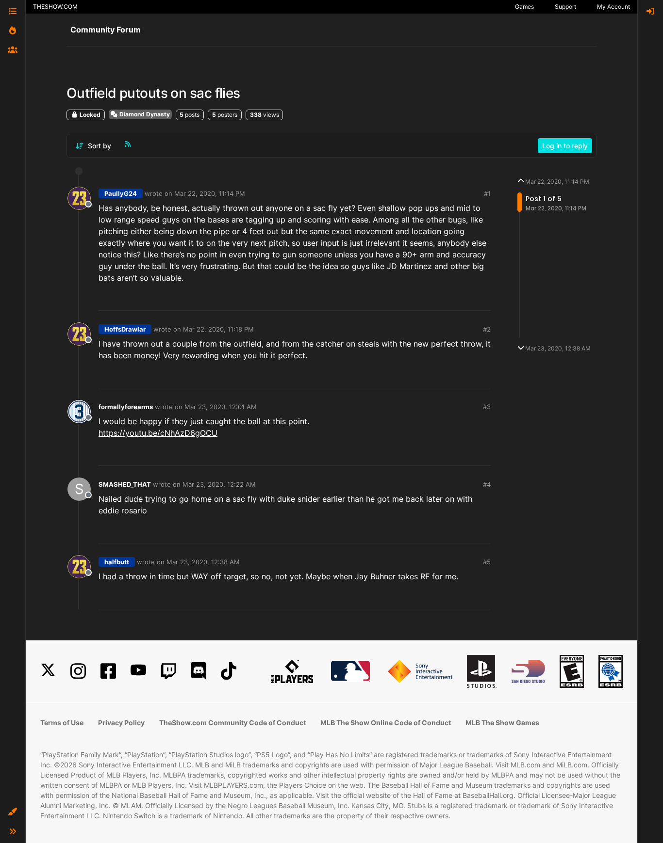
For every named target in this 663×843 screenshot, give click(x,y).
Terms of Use (61, 722)
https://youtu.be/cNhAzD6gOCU (158, 433)
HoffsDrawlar (125, 329)
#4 (487, 484)
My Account (613, 6)
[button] (12, 812)
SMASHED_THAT (125, 484)
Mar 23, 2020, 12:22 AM (219, 484)
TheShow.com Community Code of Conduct (232, 722)
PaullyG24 (120, 193)
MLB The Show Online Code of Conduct (385, 722)
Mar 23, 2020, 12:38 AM (203, 562)
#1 (487, 193)
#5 (487, 562)
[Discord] (198, 671)
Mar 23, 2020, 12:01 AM (220, 407)
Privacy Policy (121, 722)
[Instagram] (78, 671)
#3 (487, 407)
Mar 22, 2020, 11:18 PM (218, 329)
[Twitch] (168, 671)
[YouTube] (138, 671)
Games (524, 6)
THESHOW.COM (55, 6)
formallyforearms (126, 407)
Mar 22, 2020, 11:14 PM (209, 193)
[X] (48, 671)
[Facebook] (108, 671)
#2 (487, 329)
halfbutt (116, 562)
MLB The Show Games (502, 722)
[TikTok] (228, 671)
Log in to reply (565, 146)
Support (565, 6)
